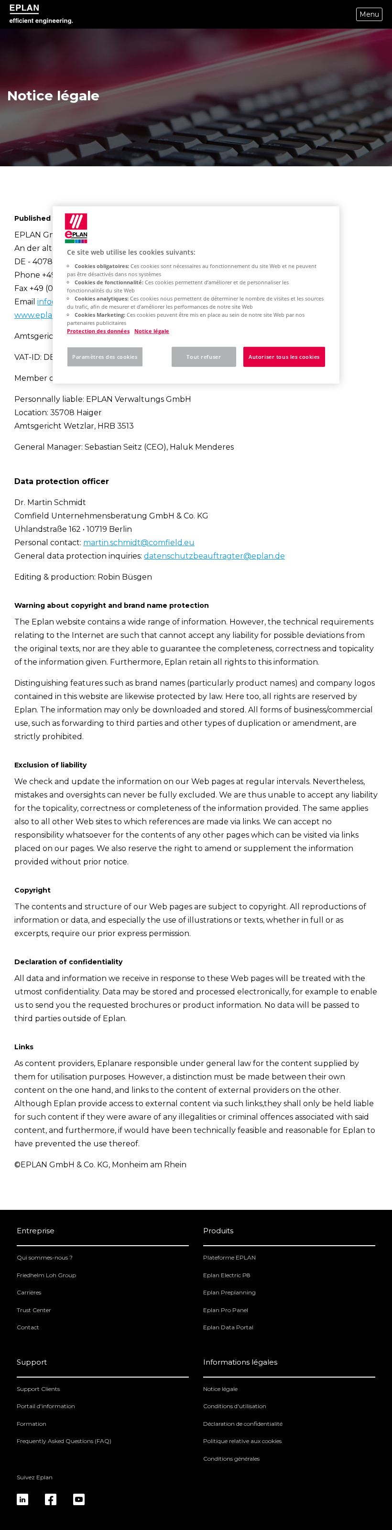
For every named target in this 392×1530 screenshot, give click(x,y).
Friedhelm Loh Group (46, 1275)
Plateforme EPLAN (229, 1257)
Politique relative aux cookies (242, 1440)
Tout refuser (203, 356)
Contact (28, 1327)
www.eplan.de (41, 315)
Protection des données (98, 330)
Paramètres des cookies (105, 356)
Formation (31, 1423)
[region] (196, 295)
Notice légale (220, 1388)
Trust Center (34, 1310)
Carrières (29, 1292)
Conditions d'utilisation (234, 1406)
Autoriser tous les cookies (284, 356)
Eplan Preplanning (229, 1292)
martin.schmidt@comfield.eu (139, 542)
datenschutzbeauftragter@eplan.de (214, 555)
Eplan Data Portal (228, 1327)
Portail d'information (46, 1406)
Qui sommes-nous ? (45, 1257)
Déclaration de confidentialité (243, 1423)
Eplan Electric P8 (226, 1275)
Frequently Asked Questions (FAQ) (64, 1440)
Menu (369, 14)
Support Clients (38, 1388)
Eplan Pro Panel (225, 1310)
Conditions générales (231, 1458)
